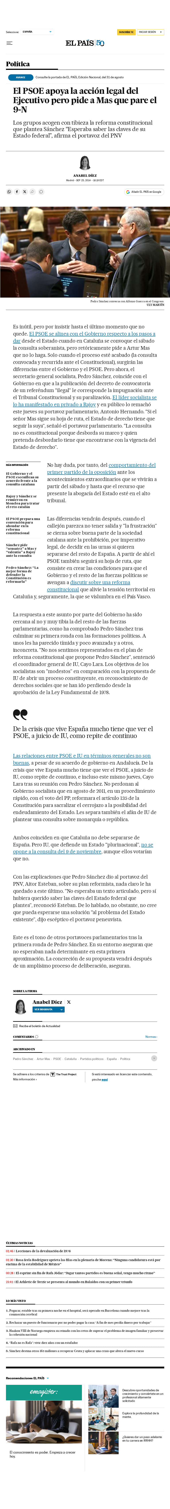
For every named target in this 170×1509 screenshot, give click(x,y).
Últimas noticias (19, 1243)
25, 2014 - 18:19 (90, 180)
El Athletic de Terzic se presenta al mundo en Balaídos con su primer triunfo (73, 1282)
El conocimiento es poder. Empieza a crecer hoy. (42, 1454)
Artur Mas (43, 1059)
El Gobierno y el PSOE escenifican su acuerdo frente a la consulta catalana (22, 479)
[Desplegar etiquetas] (154, 1058)
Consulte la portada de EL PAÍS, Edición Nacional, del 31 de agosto (80, 77)
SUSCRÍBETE (126, 32)
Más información (24, 1079)
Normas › (151, 1036)
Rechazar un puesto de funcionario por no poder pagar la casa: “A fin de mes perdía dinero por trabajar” (80, 1322)
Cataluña (71, 1059)
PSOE (57, 1059)
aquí (105, 1079)
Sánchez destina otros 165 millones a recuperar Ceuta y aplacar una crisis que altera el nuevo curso (76, 1351)
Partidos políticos (91, 1059)
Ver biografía (43, 1009)
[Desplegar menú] (9, 43)
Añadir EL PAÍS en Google (146, 191)
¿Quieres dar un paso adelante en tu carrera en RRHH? (142, 1438)
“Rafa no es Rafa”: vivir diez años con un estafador (43, 1342)
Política (18, 64)
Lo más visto (16, 1301)
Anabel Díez (85, 176)
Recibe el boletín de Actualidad (39, 1026)
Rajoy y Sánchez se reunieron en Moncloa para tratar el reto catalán (23, 502)
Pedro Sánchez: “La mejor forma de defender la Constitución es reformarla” (22, 575)
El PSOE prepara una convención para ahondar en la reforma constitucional (23, 526)
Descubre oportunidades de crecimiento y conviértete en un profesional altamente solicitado (143, 1395)
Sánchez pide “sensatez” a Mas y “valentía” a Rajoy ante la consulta (21, 550)
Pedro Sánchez (23, 1059)
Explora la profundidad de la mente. (140, 1415)
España (112, 1059)
